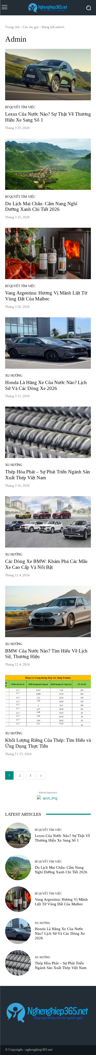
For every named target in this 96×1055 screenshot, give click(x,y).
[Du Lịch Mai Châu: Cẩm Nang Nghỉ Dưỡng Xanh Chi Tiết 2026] (48, 164)
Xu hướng (13, 375)
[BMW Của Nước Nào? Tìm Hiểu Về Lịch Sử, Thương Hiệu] (48, 611)
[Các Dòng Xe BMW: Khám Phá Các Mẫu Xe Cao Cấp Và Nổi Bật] (48, 522)
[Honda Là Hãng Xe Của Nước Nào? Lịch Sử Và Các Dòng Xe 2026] (48, 343)
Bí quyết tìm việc (20, 107)
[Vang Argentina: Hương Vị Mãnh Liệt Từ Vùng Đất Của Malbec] (48, 253)
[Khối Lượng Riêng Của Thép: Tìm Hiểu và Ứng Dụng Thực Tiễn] (48, 700)
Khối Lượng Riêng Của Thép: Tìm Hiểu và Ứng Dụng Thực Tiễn (48, 743)
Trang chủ (12, 27)
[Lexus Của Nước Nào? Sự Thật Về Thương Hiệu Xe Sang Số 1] (48, 74)
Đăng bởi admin (53, 27)
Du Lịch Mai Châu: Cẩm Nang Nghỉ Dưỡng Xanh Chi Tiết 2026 (41, 206)
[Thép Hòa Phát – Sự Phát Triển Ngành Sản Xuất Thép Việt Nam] (48, 432)
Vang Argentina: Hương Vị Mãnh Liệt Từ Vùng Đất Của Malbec (46, 295)
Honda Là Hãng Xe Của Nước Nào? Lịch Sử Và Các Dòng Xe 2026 (60, 933)
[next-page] (41, 775)
